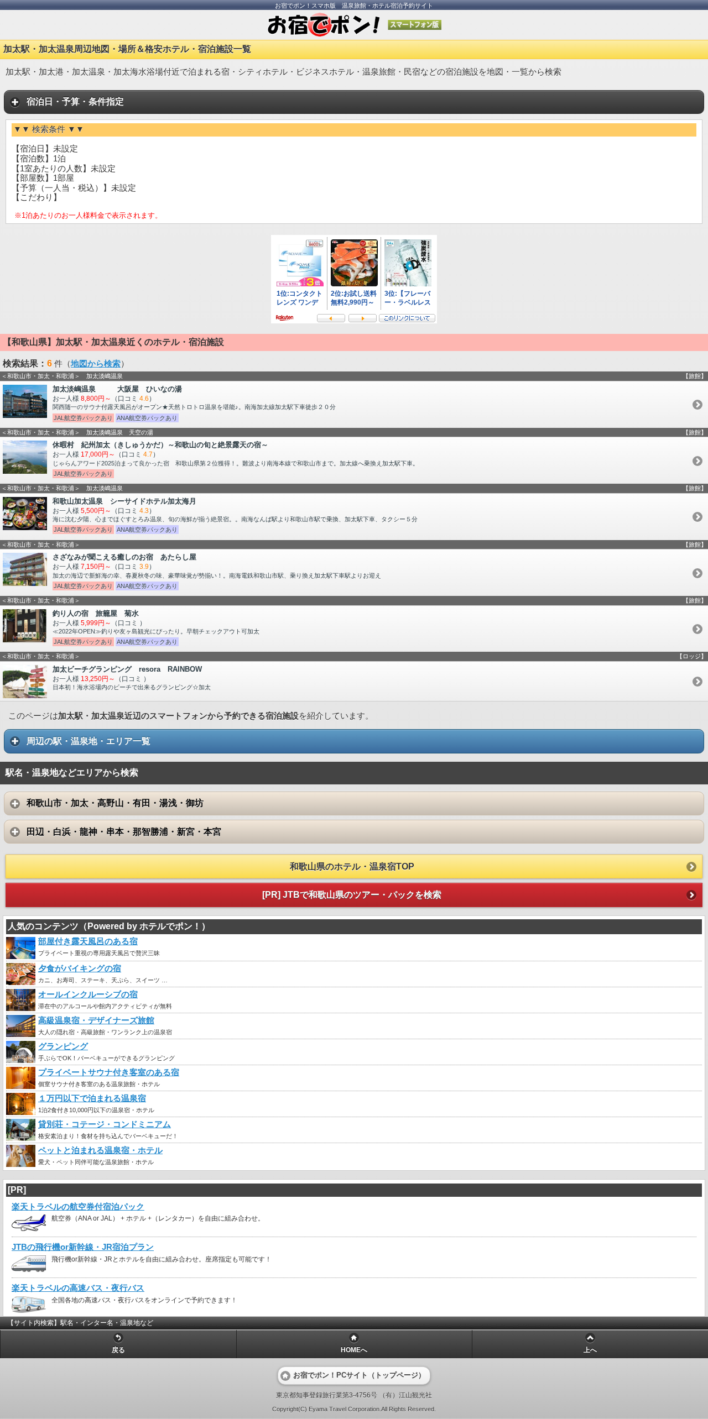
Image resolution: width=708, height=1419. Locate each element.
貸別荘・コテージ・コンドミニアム (104, 1124)
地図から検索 (96, 363)
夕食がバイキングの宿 (79, 968)
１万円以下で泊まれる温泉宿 (92, 1098)
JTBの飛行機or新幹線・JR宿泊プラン (83, 1247)
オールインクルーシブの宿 (88, 994)
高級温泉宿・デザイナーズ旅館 (96, 1020)
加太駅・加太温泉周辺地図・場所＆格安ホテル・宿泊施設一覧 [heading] (127, 49)
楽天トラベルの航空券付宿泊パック (78, 1206)
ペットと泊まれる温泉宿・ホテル (100, 1150)
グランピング (63, 1046)
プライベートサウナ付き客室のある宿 (108, 1072)
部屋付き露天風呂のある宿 (88, 941)
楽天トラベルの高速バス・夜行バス (78, 1288)
